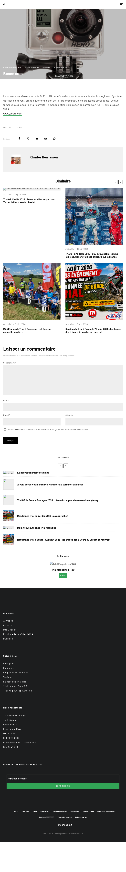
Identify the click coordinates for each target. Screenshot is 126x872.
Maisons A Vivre (81, 817)
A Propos (8, 620)
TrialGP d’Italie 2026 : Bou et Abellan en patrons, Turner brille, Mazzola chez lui (29, 201)
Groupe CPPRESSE (75, 833)
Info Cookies (10, 629)
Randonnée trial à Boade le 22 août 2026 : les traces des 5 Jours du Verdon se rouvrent (93, 330)
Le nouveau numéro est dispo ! (34, 472)
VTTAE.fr (14, 811)
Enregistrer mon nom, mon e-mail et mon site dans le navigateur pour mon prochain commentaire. (48, 429)
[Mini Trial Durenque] (32, 291)
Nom (6, 400)
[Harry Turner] (8, 500)
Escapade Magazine (65, 817)
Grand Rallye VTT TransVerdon (19, 742)
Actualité (7, 194)
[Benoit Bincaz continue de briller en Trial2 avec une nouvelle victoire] (32, 189)
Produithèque (32, 67)
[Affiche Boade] (94, 291)
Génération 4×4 (88, 811)
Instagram (8, 663)
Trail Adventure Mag (60, 811)
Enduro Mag (45, 811)
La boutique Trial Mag (14, 681)
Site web (69, 415)
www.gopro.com (12, 113)
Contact (7, 625)
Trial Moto (45, 67)
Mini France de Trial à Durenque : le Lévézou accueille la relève (27, 330)
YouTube (7, 677)
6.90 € (63, 575)
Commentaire (9, 363)
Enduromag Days (12, 729)
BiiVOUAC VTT (10, 747)
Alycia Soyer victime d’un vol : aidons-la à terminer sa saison (50, 484)
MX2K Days (9, 733)
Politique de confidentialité (18, 634)
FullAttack (25, 811)
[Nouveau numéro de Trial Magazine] (8, 527)
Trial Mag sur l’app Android (17, 690)
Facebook (8, 668)
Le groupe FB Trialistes (15, 672)
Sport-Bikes (75, 811)
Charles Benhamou (12, 67)
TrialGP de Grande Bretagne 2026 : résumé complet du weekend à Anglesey (57, 500)
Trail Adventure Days (14, 715)
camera (20, 128)
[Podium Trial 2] (94, 216)
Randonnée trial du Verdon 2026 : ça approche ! (42, 515)
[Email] (45, 138)
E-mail (6, 415)
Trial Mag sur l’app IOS (15, 686)
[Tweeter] (28, 138)
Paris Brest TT (11, 724)
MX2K (35, 811)
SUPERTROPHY (11, 738)
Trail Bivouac (10, 720)
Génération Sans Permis (106, 811)
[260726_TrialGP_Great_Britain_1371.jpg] (8, 484)
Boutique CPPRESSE (46, 817)
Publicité (8, 638)
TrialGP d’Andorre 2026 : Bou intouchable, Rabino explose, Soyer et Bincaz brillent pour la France (91, 255)
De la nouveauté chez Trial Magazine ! (37, 527)
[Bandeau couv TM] (8, 472)
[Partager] (19, 138)
